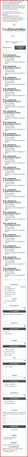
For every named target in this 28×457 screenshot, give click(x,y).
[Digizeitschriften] (14, 24)
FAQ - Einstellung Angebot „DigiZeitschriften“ (10, 438)
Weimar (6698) (8, 366)
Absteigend (23, 286)
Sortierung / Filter (20, 47)
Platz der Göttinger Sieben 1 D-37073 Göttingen (11, 450)
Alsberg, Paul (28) (9, 349)
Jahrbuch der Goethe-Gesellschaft (13, 314)
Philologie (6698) (9, 401)
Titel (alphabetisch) (9, 290)
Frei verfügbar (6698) (10, 301)
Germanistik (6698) (10, 403)
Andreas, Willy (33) (10, 351)
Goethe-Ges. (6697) (10, 384)
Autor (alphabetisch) (9, 288)
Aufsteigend (7, 286)
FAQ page (4, 14)
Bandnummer (7, 296)
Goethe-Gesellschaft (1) (11, 386)
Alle (5, 302)
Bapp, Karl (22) (9, 355)
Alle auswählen (14, 311)
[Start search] (12, 36)
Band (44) (7, 332)
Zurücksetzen (14, 429)
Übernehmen (14, 426)
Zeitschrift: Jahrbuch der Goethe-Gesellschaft (15, 42)
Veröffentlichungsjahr (9, 294)
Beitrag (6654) (8, 333)
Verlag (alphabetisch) (9, 292)
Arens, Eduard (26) (9, 353)
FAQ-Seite (19, 2)
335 (19, 52)
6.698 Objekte (8, 47)
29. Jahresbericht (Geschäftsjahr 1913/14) (13, 55)
